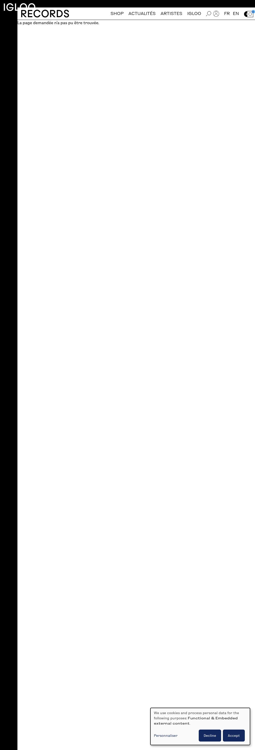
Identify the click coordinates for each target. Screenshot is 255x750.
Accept (234, 736)
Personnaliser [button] (166, 736)
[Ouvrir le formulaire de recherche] (208, 13)
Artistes (171, 13)
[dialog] (200, 726)
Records (44, 13)
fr (227, 13)
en (236, 13)
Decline (210, 736)
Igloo (19, 7)
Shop (117, 13)
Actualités (142, 13)
